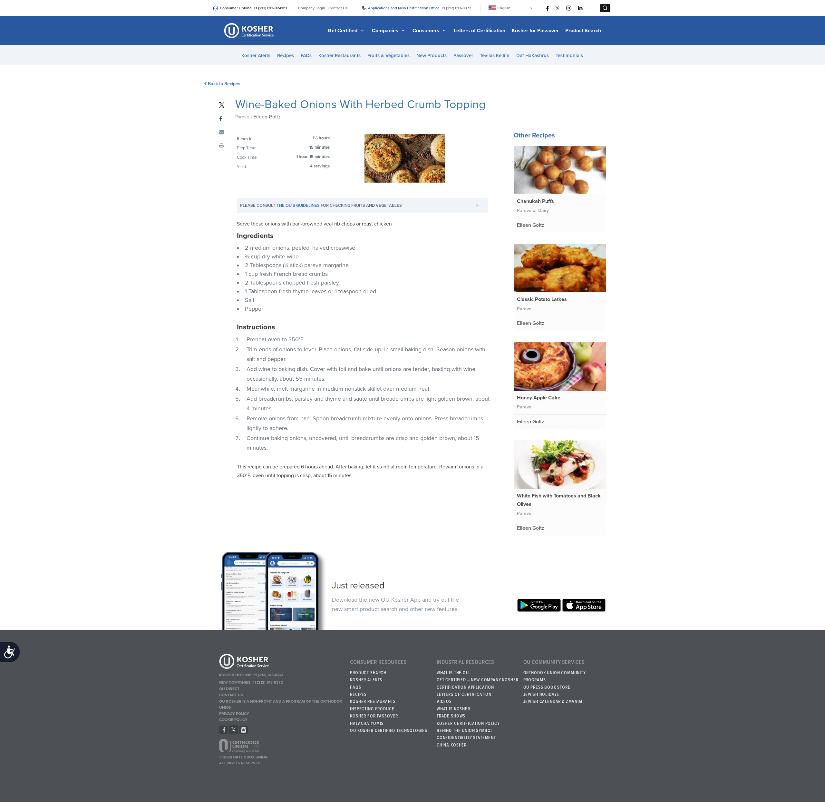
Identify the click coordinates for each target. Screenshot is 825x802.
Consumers (426, 30)
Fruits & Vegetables (388, 55)
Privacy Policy (234, 713)
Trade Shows (451, 716)
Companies (386, 30)
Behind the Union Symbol (465, 731)
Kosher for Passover (535, 30)
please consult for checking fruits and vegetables (359, 205)
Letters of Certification (479, 30)
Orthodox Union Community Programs (554, 676)
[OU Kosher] (281, 662)
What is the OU (453, 673)
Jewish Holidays (541, 694)
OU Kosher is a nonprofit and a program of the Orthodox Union (280, 704)
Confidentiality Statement (466, 738)
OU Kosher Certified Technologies (388, 731)
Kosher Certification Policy (468, 724)
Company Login (311, 8)
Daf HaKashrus (532, 55)
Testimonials (569, 55)
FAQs (306, 55)
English (504, 8)
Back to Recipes (224, 83)
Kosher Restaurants (339, 55)
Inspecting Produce (372, 709)
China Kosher (452, 745)
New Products (431, 55)
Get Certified (343, 30)
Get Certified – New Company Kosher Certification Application (478, 683)
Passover (463, 55)
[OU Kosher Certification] (250, 31)
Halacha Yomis (366, 724)
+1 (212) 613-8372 (456, 8)
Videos (444, 702)
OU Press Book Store (546, 687)
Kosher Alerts (255, 55)
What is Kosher (453, 709)
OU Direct (229, 689)
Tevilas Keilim (495, 55)
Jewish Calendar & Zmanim (552, 702)
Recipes (285, 55)
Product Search (583, 30)
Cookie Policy (233, 719)
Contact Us (338, 8)
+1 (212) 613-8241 (268, 8)
